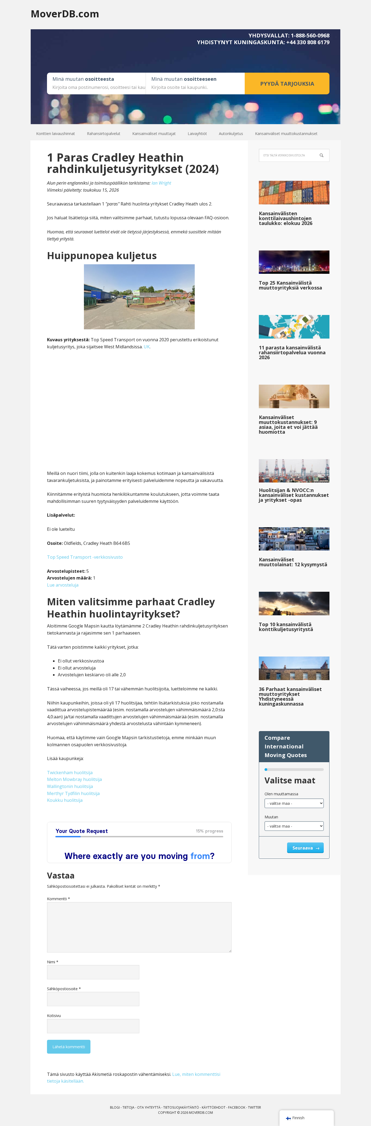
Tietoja (128, 1107)
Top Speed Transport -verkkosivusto (85, 557)
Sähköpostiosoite (64, 988)
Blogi (115, 1107)
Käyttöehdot (213, 1107)
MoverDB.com (65, 13)
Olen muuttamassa (281, 793)
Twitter (254, 1107)
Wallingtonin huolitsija (70, 786)
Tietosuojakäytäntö (181, 1107)
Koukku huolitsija (65, 800)
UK (147, 347)
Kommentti (58, 898)
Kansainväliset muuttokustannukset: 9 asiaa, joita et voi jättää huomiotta (288, 424)
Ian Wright (161, 183)
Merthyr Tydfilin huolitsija (73, 793)
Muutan (271, 816)
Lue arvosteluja (62, 585)
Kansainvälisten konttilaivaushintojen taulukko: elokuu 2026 (285, 218)
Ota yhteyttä (149, 1107)
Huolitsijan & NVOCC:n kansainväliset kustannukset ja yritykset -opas (294, 495)
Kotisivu (54, 1015)
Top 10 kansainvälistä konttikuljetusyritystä (286, 626)
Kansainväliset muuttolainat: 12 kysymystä (293, 562)
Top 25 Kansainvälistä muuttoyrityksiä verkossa (290, 285)
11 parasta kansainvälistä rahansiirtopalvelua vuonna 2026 (292, 352)
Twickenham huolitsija (70, 773)
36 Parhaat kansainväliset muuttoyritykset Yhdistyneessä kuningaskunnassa (290, 696)
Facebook (236, 1107)
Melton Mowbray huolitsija (74, 779)
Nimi (52, 961)
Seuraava (303, 848)
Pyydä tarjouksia (287, 83)
